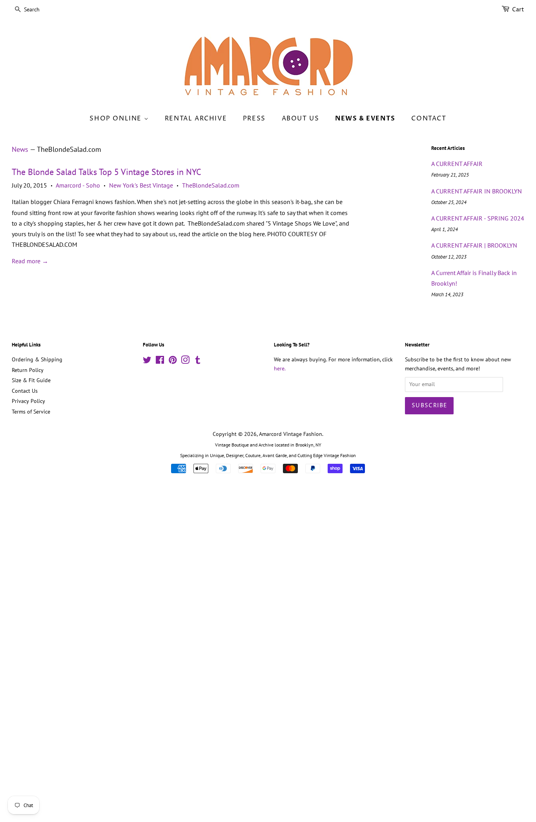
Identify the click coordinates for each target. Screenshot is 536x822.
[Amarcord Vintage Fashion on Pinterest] (172, 361)
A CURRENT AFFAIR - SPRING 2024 (477, 218)
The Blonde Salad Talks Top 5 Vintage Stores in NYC (106, 171)
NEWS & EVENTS (365, 118)
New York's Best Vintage (141, 185)
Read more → (30, 261)
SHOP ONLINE (116, 118)
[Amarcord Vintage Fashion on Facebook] (159, 361)
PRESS (254, 118)
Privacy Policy (28, 401)
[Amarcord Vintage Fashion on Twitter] (147, 361)
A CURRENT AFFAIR (457, 164)
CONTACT (428, 118)
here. (280, 368)
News (20, 149)
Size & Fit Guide (31, 380)
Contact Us (25, 390)
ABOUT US (300, 118)
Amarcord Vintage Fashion (290, 433)
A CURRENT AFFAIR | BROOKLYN (474, 245)
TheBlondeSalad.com (210, 185)
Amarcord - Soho (78, 185)
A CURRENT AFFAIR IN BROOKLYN (476, 191)
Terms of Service (31, 411)
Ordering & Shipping (37, 359)
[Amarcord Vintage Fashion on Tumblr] (197, 361)
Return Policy (28, 370)
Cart (518, 9)
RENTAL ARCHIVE (196, 118)
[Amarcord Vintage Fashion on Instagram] (185, 361)
